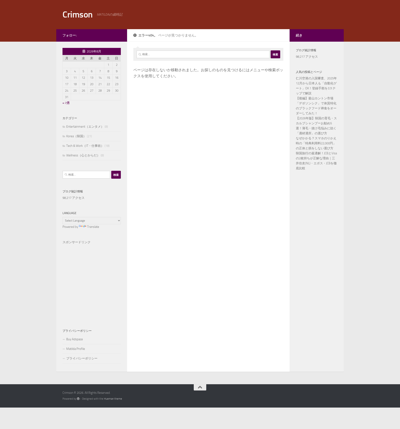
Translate (93, 227)
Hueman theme (113, 398)
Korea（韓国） (76, 136)
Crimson (77, 14)
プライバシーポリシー (82, 358)
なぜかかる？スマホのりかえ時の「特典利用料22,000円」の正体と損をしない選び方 (316, 143)
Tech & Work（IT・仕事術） (85, 146)
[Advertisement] (91, 280)
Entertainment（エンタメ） (85, 126)
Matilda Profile (75, 349)
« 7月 (66, 103)
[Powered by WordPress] (78, 398)
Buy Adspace (74, 339)
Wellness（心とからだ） (83, 155)
